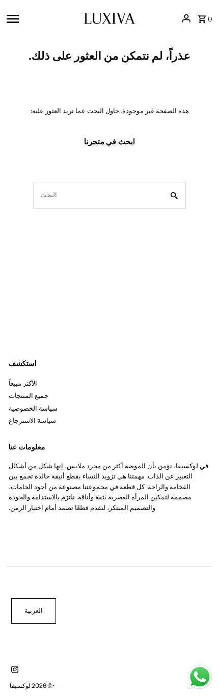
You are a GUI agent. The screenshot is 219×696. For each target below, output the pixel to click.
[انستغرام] (13, 670)
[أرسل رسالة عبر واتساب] (200, 677)
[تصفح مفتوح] (42, 18)
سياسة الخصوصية (33, 408)
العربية (33, 610)
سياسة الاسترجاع (32, 420)
